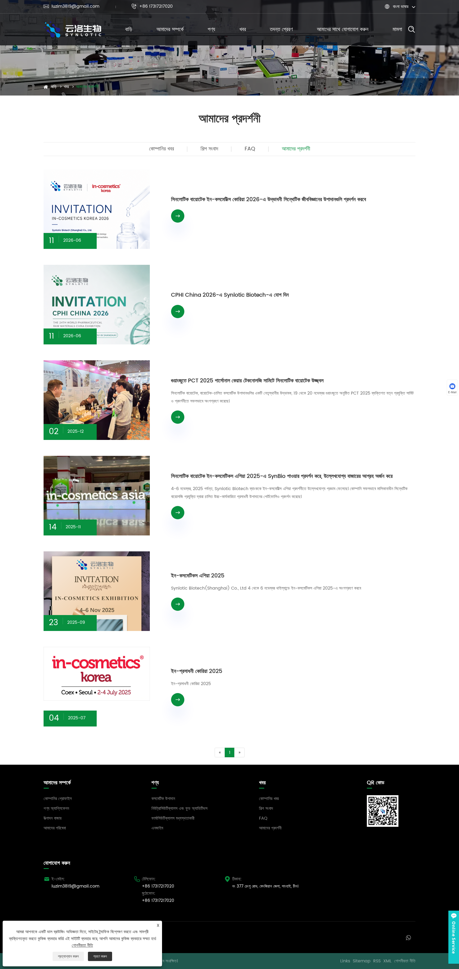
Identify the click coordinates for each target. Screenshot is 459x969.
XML (387, 961)
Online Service (454, 937)
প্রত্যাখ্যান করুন (68, 956)
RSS (377, 961)
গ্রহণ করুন (100, 956)
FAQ (250, 149)
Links (345, 961)
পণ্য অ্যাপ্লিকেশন (56, 808)
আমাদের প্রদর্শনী (87, 86)
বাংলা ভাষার (400, 6)
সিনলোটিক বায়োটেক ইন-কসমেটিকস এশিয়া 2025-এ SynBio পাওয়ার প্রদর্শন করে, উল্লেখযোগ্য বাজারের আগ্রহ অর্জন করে (282, 476)
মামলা (397, 29)
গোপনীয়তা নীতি (404, 961)
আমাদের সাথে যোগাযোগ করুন (342, 29)
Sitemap (362, 961)
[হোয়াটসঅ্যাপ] (408, 937)
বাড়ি (128, 29)
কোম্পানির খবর (161, 149)
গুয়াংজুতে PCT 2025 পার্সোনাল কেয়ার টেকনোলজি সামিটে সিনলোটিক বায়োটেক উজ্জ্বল (247, 381)
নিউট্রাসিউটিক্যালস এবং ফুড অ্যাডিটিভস (179, 808)
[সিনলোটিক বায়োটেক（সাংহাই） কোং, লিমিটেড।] (73, 29)
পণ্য (211, 29)
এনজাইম (157, 828)
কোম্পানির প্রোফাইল (58, 798)
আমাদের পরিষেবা (55, 828)
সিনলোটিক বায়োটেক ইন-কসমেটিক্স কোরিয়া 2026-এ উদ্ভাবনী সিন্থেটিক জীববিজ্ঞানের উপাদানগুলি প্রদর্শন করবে (268, 199)
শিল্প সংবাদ (209, 149)
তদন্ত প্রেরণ (281, 29)
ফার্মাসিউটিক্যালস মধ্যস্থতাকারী (172, 818)
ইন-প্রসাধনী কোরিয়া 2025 (196, 671)
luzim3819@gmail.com (71, 6)
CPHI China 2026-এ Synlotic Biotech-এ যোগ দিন (230, 295)
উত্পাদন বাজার (52, 818)
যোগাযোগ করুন (57, 863)
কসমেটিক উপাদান (163, 798)
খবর (242, 29)
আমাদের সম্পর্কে (170, 29)
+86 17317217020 (152, 6)
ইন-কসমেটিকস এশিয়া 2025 (197, 576)
